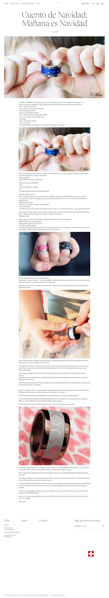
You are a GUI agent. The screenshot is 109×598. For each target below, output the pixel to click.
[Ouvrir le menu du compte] (97, 3)
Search (6, 525)
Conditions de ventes (11, 532)
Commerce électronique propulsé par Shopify (35, 595)
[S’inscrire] (102, 526)
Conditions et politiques (58, 595)
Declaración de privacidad (10, 535)
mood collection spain (15, 595)
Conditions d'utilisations (9, 528)
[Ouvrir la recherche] (93, 3)
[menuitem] (38, 3)
